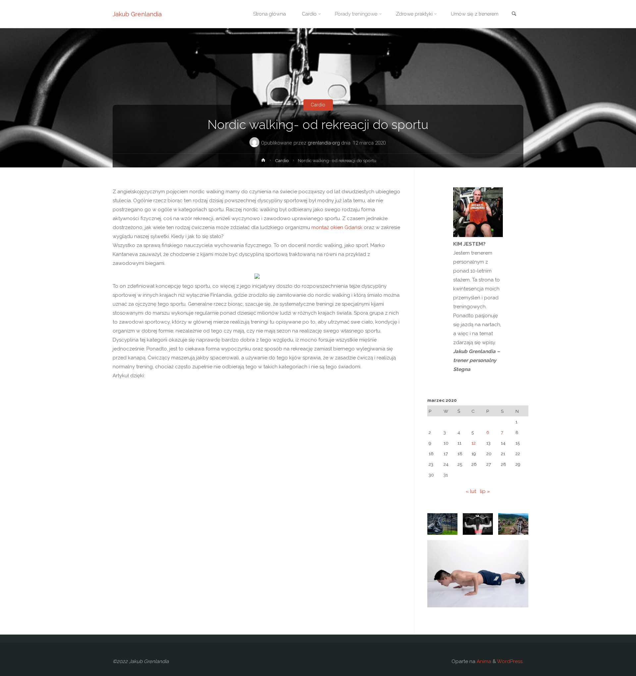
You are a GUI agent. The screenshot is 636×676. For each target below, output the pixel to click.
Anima (483, 661)
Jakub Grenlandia (137, 14)
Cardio (318, 105)
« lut (471, 491)
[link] (513, 14)
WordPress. (510, 661)
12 (473, 443)
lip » (485, 491)
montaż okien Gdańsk (336, 227)
